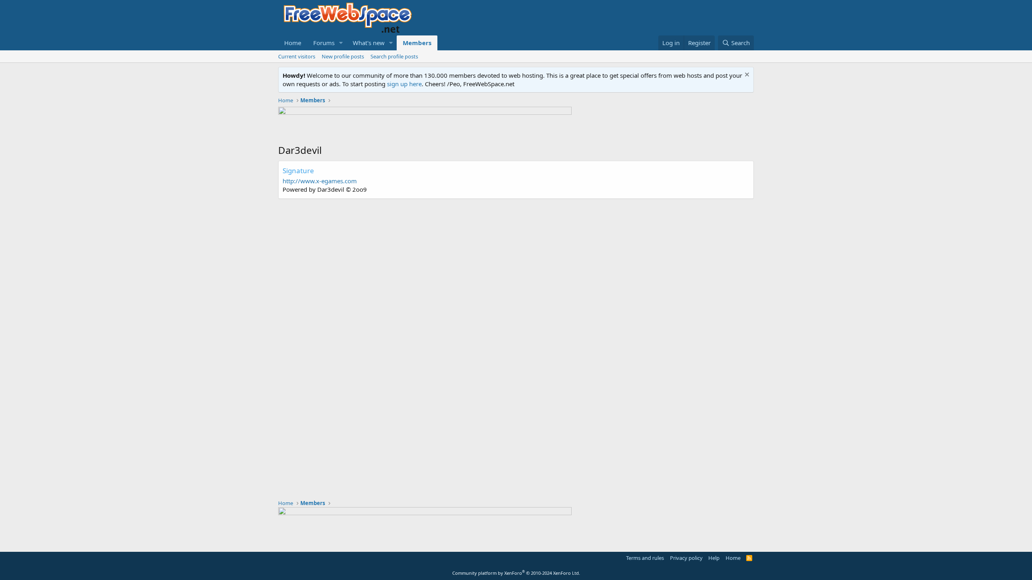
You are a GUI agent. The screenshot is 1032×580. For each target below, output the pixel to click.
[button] (341, 42)
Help (714, 557)
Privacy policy (686, 557)
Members (417, 43)
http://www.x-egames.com (320, 181)
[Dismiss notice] (746, 75)
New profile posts (343, 56)
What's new (369, 43)
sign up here (404, 84)
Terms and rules (645, 557)
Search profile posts (394, 56)
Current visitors (296, 56)
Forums (324, 43)
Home (292, 43)
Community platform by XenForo (516, 573)
